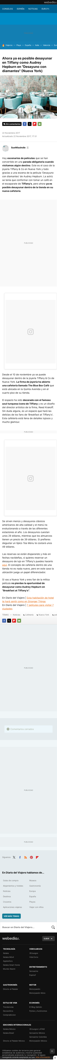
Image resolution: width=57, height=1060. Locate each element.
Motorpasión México (38, 1041)
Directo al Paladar (10, 989)
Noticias (33, 9)
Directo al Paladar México (14, 1041)
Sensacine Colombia (38, 1037)
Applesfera (7, 961)
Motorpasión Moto (37, 993)
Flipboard (35, 124)
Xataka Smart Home (11, 965)
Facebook (25, 124)
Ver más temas (11, 916)
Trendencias (8, 1007)
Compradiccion (9, 1015)
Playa (18, 45)
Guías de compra (10, 880)
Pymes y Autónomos (38, 1011)
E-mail (40, 124)
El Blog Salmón (35, 1007)
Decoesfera (8, 1011)
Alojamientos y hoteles (13, 886)
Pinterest (31, 857)
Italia (37, 45)
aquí (4, 565)
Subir (46, 938)
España (20, 9)
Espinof (32, 975)
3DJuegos (33, 953)
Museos (32, 880)
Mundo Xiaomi (9, 969)
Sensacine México (37, 1033)
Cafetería (29, 615)
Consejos (7, 9)
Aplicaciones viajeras (12, 907)
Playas (32, 902)
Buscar (53, 927)
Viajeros (9, 45)
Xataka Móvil (8, 957)
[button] (19, 147)
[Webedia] (50, 2)
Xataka (6, 953)
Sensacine (33, 971)
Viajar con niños (36, 907)
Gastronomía (35, 886)
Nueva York (44, 615)
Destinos (7, 896)
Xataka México (9, 1029)
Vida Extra (33, 957)
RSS (25, 857)
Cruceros (7, 902)
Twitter (30, 124)
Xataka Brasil (8, 1033)
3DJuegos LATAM (37, 1029)
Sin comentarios (13, 124)
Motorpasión (34, 989)
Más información (43, 1057)
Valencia (46, 45)
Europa (45, 9)
